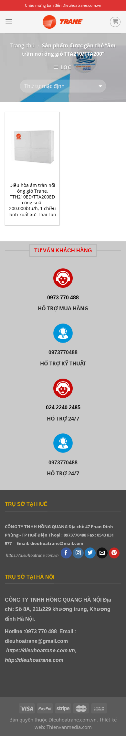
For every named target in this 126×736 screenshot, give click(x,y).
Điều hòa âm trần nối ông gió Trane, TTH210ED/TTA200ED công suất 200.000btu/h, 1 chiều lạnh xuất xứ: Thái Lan (32, 200)
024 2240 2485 (63, 407)
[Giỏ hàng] (115, 22)
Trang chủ (22, 45)
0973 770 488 (63, 297)
